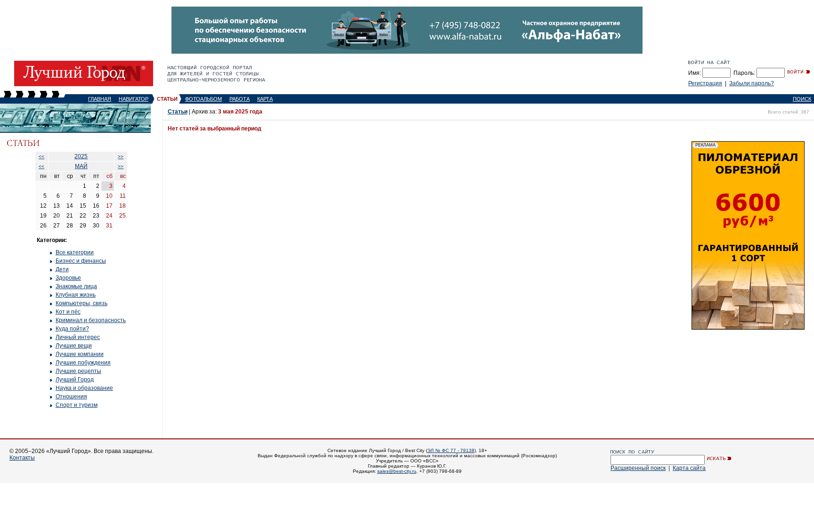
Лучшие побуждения (83, 362)
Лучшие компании (80, 354)
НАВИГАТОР (133, 99)
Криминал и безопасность (91, 320)
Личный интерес (78, 337)
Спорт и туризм (77, 405)
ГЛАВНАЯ (99, 99)
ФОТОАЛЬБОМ (203, 99)
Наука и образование (84, 388)
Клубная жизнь (76, 294)
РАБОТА (239, 99)
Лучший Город (75, 379)
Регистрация (705, 83)
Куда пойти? (72, 328)
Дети (62, 269)
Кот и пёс (68, 311)
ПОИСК (802, 99)
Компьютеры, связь (81, 303)
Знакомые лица (76, 286)
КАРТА (265, 99)
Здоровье (68, 278)
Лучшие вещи (74, 345)
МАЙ (81, 166)
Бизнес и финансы (81, 261)
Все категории (75, 252)
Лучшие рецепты (78, 371)
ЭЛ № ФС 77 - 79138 (450, 450)
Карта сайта (689, 468)
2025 (81, 156)
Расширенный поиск (638, 468)
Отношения (71, 396)
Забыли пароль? (751, 83)
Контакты (22, 457)
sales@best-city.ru (396, 471)
